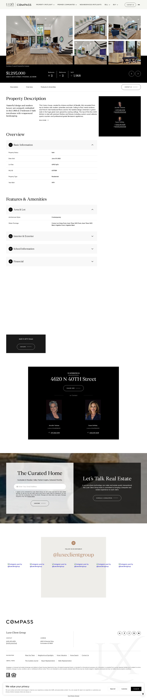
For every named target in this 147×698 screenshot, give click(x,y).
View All (124, 52)
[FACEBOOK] (124, 633)
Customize (124, 689)
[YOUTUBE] (139, 633)
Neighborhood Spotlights (90, 5)
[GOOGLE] (134, 633)
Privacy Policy (31, 496)
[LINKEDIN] (120, 633)
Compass (8, 667)
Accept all (136, 689)
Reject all (112, 689)
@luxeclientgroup (73, 554)
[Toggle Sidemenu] (139, 5)
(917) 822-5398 (120, 110)
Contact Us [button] (130, 5)
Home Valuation (62, 655)
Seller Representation (65, 661)
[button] (131, 87)
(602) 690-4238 (120, 124)
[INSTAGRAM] (129, 633)
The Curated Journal (31, 661)
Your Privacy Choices (73, 696)
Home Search (74, 655)
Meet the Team (30, 655)
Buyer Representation (48, 661)
